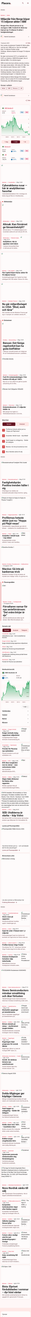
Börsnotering (12, 340)
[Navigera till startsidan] (6, 3)
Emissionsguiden (13, 375)
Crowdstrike (11, 182)
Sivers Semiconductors (14, 987)
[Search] (23, 3)
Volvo (9, 809)
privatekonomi (15, 564)
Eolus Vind (11, 1251)
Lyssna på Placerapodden (10, 850)
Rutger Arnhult (12, 729)
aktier (8, 15)
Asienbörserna (12, 1006)
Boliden (10, 1022)
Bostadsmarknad (13, 479)
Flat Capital (11, 270)
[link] (15, 181)
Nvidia (10, 1122)
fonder (9, 602)
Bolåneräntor (24, 564)
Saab (9, 533)
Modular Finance (12, 301)
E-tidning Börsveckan (8, 902)
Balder (10, 1106)
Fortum (10, 1233)
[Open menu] (28, 3)
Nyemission (13, 745)
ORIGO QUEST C (12, 943)
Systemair (11, 1150)
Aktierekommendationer (14, 1185)
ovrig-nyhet (5, 745)
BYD (9, 761)
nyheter (3, 15)
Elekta (10, 777)
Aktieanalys (6, 221)
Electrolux (11, 405)
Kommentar (12, 1056)
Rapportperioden (12, 514)
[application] (15, 126)
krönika (5, 340)
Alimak (13, 221)
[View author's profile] (28, 36)
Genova (12, 1090)
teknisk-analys (15, 238)
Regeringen (11, 1038)
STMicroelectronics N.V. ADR (15, 1201)
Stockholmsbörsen (13, 913)
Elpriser (10, 1283)
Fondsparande (17, 602)
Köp (22, 112)
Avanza (10, 954)
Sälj (27, 112)
